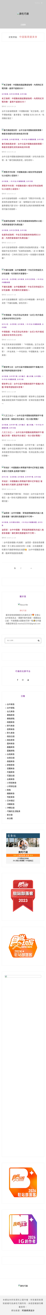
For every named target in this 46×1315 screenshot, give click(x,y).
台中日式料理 (14, 94)
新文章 (10, 815)
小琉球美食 (11, 783)
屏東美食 (11, 765)
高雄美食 (11, 761)
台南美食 (11, 754)
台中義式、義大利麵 (26, 376)
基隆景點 (11, 719)
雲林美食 (11, 744)
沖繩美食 (11, 804)
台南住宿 (11, 758)
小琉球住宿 (11, 786)
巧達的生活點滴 (13, 811)
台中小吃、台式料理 (9, 279)
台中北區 (23, 94)
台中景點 (11, 708)
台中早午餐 (13, 376)
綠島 (9, 790)
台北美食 (11, 711)
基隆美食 (11, 715)
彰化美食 (11, 733)
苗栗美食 (11, 729)
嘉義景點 (11, 751)
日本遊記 (11, 801)
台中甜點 (37, 376)
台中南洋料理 (14, 139)
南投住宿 (11, 736)
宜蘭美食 (11, 769)
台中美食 (5, 94)
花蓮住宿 (11, 776)
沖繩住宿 (11, 808)
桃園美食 (11, 722)
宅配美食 (11, 797)
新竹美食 (11, 726)
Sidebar (37, 3)
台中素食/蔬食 (14, 522)
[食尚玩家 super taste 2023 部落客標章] (23, 896)
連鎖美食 (11, 793)
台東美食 (11, 779)
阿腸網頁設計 (28, 1311)
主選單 (23, 25)
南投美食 (11, 740)
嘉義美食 (11, 747)
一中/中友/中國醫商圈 (28, 139)
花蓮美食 (11, 772)
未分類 (10, 818)
